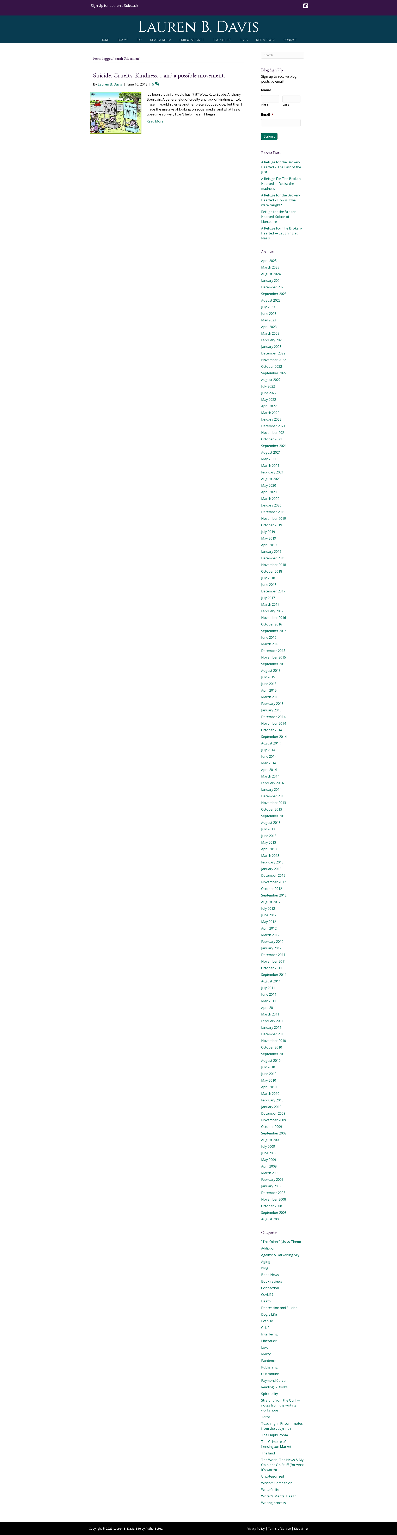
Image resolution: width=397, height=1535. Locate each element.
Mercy (266, 1354)
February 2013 (272, 862)
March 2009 (270, 1173)
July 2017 (268, 598)
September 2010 (274, 1054)
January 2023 (271, 346)
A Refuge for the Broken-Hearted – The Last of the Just (281, 167)
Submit (269, 136)
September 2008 (274, 1212)
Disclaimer (301, 1528)
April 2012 (269, 928)
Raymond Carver (274, 1380)
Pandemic (268, 1360)
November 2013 (273, 802)
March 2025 (270, 267)
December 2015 (273, 650)
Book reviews (271, 1281)
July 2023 (268, 307)
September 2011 (274, 974)
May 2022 (268, 399)
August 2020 (271, 479)
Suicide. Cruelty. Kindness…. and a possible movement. (159, 75)
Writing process (273, 1503)
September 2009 (274, 1133)
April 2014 (269, 769)
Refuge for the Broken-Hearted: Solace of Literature (279, 216)
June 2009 (268, 1153)
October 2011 (271, 968)
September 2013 (274, 816)
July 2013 (268, 829)
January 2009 (271, 1186)
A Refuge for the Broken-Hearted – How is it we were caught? (280, 200)
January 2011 (271, 1027)
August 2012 (271, 902)
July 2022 (268, 386)
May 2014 (268, 763)
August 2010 (271, 1060)
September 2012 (274, 895)
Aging (265, 1261)
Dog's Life (269, 1314)
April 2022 (269, 406)
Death (266, 1301)
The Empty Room (274, 1435)
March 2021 (270, 465)
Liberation (269, 1341)
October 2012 (271, 888)
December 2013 (273, 796)
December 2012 (273, 875)
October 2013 (271, 809)
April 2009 (269, 1166)
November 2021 (273, 432)
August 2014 (271, 743)
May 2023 (268, 320)
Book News (270, 1274)
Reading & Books (274, 1387)
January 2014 (271, 789)
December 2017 (273, 591)
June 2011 (268, 994)
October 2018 (271, 571)
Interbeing (269, 1334)
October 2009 (271, 1126)
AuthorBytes (154, 1528)
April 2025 (269, 260)
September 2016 (274, 631)
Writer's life (270, 1489)
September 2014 (274, 736)
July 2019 (268, 531)
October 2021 (271, 439)
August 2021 (271, 452)
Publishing (269, 1367)
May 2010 (268, 1080)
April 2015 (269, 690)
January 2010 (271, 1107)
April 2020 (269, 492)
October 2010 (271, 1047)
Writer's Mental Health (279, 1496)
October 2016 (271, 624)
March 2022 (270, 412)
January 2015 (271, 710)
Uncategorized (272, 1476)
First (264, 104)
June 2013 (268, 835)
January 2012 (271, 948)
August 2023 (271, 300)
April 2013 (269, 849)
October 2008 (271, 1206)
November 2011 (273, 961)
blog (264, 1268)
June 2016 (268, 637)
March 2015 (270, 697)
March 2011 (270, 1014)
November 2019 (273, 518)
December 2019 (273, 512)
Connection (270, 1288)
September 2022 (274, 373)
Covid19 (267, 1294)
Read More (155, 121)
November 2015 (273, 657)
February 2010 (272, 1100)
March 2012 (270, 935)
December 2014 (273, 717)
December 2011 (273, 954)
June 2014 (268, 756)
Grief (265, 1327)
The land (268, 1453)
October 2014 (271, 730)
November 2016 (273, 617)
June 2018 (268, 584)
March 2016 (270, 644)
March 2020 (270, 498)
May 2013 (268, 842)
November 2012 (273, 882)
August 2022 (271, 379)
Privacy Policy (255, 1528)
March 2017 (270, 604)
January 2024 (271, 280)
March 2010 (270, 1093)
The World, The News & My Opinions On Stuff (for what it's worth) (282, 1465)
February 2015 (272, 703)
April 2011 (269, 1007)
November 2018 (273, 564)
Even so (267, 1321)
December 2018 (273, 558)
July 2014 (268, 750)
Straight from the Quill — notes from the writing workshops (280, 1405)
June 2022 (268, 393)
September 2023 (274, 293)
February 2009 (272, 1179)
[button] (114, 5)
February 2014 (272, 783)
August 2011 (271, 981)
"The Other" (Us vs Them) (281, 1241)
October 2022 (271, 366)
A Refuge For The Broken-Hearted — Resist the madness (281, 183)
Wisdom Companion (276, 1483)
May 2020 (268, 485)
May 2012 (268, 921)
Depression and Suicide (279, 1308)
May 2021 (268, 459)
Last (286, 104)
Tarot (265, 1417)
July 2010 (268, 1067)
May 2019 (268, 538)
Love (265, 1347)
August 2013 (271, 822)
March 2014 (270, 776)
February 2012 (272, 941)
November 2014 (273, 723)
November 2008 (273, 1199)
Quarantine (270, 1374)
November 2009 (273, 1120)
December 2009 (273, 1113)
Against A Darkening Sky (280, 1255)
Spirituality (269, 1393)
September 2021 (274, 445)
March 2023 (270, 333)
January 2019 (271, 551)
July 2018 (268, 578)
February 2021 (272, 472)
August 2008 (271, 1219)
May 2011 (268, 1001)
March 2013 (270, 855)
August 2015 (271, 670)
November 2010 (273, 1040)
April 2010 (269, 1087)
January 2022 (271, 419)
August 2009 (271, 1140)
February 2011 (272, 1021)
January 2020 (271, 505)
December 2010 (273, 1034)
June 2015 (268, 683)
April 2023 (269, 327)
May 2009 (268, 1159)
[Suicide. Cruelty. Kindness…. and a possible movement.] (115, 112)
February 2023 (272, 340)
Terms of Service (279, 1528)
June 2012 (268, 915)
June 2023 (268, 313)
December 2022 (273, 353)
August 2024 (271, 274)
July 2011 (268, 988)
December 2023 (273, 287)
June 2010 (268, 1073)
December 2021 (273, 426)
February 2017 (272, 611)
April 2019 (269, 545)
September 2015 (274, 664)
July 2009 (268, 1146)
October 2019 (271, 525)
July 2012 (268, 908)
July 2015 (268, 677)
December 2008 (273, 1192)
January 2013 (271, 869)
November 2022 (273, 360)
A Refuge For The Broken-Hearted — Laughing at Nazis (281, 233)
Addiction (268, 1248)
